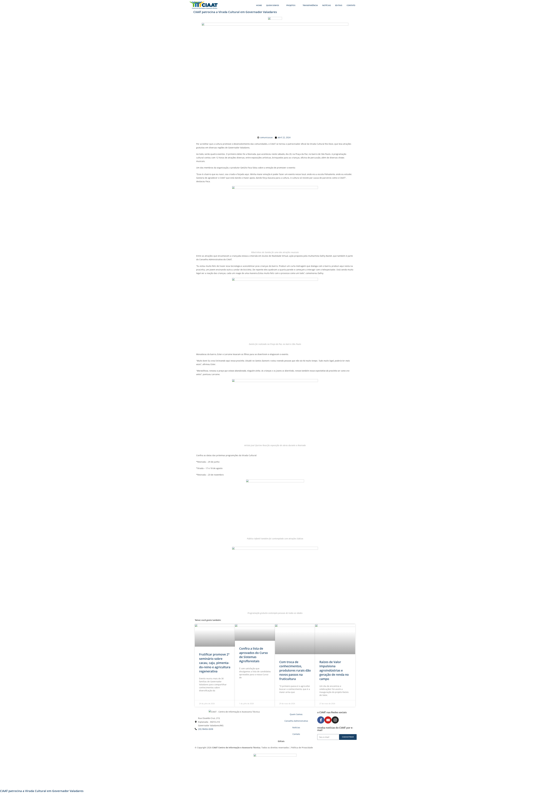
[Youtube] (328, 720)
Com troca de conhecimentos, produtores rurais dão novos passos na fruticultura (295, 670)
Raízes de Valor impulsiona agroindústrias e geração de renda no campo (334, 670)
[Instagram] (335, 720)
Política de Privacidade (302, 747)
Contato (296, 734)
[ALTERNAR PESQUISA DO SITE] (360, 5)
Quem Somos (296, 714)
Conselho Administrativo (296, 721)
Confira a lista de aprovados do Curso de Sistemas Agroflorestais (253, 654)
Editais (281, 741)
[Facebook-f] (320, 720)
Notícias (296, 727)
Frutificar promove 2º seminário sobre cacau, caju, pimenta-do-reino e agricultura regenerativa (214, 662)
